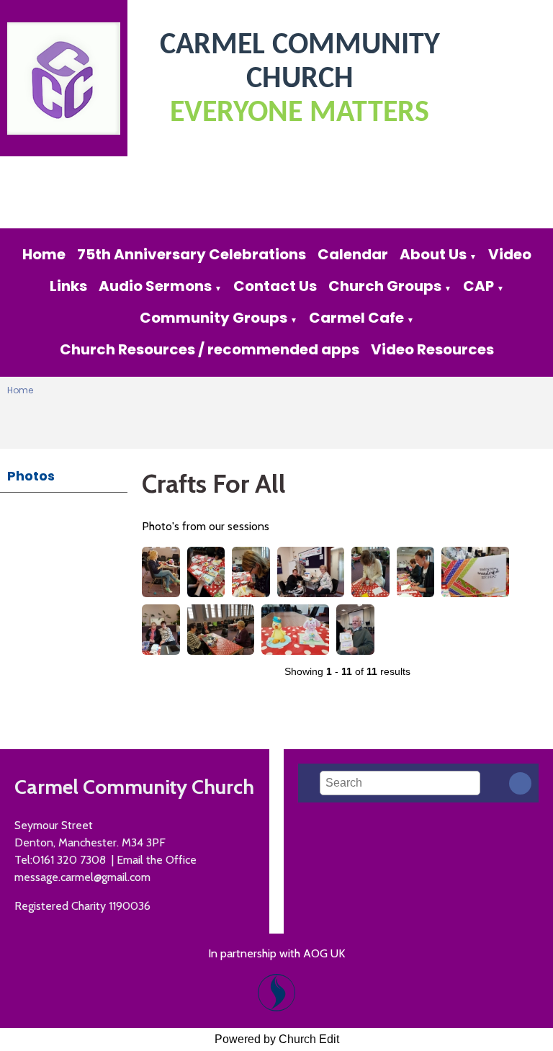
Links (68, 286)
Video (509, 254)
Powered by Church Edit (277, 1039)
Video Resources (432, 349)
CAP (478, 286)
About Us (433, 254)
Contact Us (275, 286)
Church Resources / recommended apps (209, 349)
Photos (31, 476)
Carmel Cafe (356, 318)
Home (44, 254)
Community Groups (213, 318)
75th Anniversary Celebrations (191, 254)
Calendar (353, 254)
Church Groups (384, 286)
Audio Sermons (155, 286)
